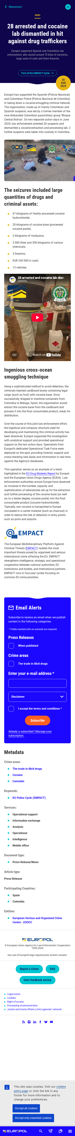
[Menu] (70, 1131)
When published (28, 645)
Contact (50, 1131)
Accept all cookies (26, 1108)
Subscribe (38, 720)
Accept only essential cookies (33, 1117)
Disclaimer (18, 696)
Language (60, 1131)
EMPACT (31, 548)
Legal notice (13, 994)
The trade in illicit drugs (33, 663)
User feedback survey (37, 980)
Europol (15, 1131)
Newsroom (15, 6)
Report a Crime (29, 969)
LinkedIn (35, 1022)
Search (41, 1131)
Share (68, 7)
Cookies (11, 998)
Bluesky (46, 1022)
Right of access (15, 1001)
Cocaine (18, 775)
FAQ (52, 969)
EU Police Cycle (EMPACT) (29, 797)
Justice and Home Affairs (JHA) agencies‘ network (34, 1009)
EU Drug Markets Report (40, 473)
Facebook (40, 1022)
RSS (23, 1022)
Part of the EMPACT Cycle (35, 73)
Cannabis (18, 781)
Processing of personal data (22, 1005)
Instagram (29, 1022)
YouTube (51, 1022)
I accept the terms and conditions (40, 708)
